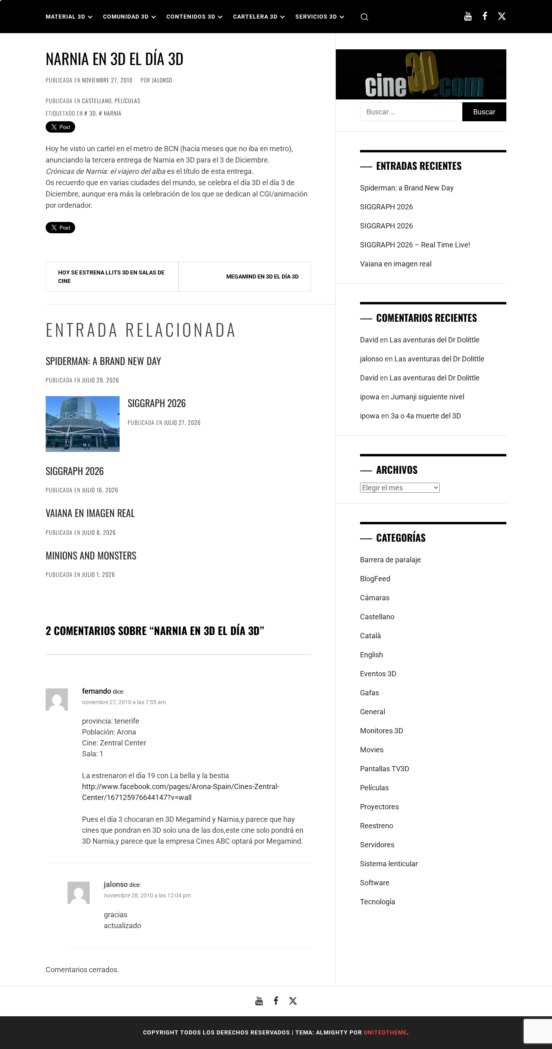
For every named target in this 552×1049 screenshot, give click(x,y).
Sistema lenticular (389, 863)
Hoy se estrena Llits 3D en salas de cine (111, 276)
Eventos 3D (378, 673)
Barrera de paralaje (390, 559)
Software (375, 882)
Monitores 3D (381, 730)
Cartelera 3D (255, 16)
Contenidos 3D (190, 16)
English (371, 654)
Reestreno (376, 825)
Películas (127, 100)
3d (92, 113)
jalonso (162, 80)
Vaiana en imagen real (90, 512)
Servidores (377, 844)
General (372, 711)
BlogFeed (375, 578)
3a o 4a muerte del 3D (426, 416)
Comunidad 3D (126, 16)
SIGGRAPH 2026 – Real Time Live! (415, 245)
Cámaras (375, 597)
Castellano (97, 100)
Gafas (369, 692)
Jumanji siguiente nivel (427, 397)
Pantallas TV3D (384, 768)
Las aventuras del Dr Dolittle (435, 340)
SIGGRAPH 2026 (157, 402)
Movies (371, 749)
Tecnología (377, 901)
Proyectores (379, 806)
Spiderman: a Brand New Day (103, 360)
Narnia (113, 113)
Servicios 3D (316, 16)
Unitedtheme (385, 1032)
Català (370, 635)
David (369, 340)
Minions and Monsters (91, 555)
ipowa (369, 397)
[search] (364, 16)
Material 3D (65, 16)
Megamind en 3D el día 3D (262, 276)
